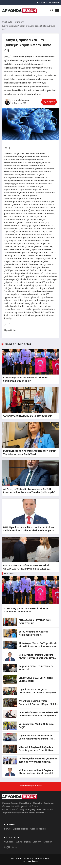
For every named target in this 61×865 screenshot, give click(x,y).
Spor (14, 847)
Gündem (8, 841)
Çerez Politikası (38, 828)
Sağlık (7, 847)
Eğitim (27, 841)
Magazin (48, 841)
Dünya (19, 841)
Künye (7, 828)
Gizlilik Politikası (20, 828)
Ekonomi (37, 841)
